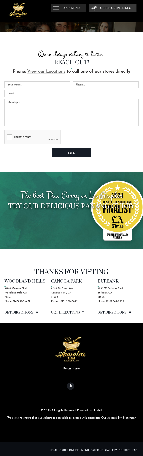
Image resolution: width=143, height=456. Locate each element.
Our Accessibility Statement (118, 418)
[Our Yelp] (70, 386)
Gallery (111, 450)
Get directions (19, 312)
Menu (85, 450)
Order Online (69, 450)
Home (54, 450)
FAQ (135, 450)
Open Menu (71, 7)
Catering (97, 450)
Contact (125, 450)
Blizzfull (97, 410)
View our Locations (46, 71)
